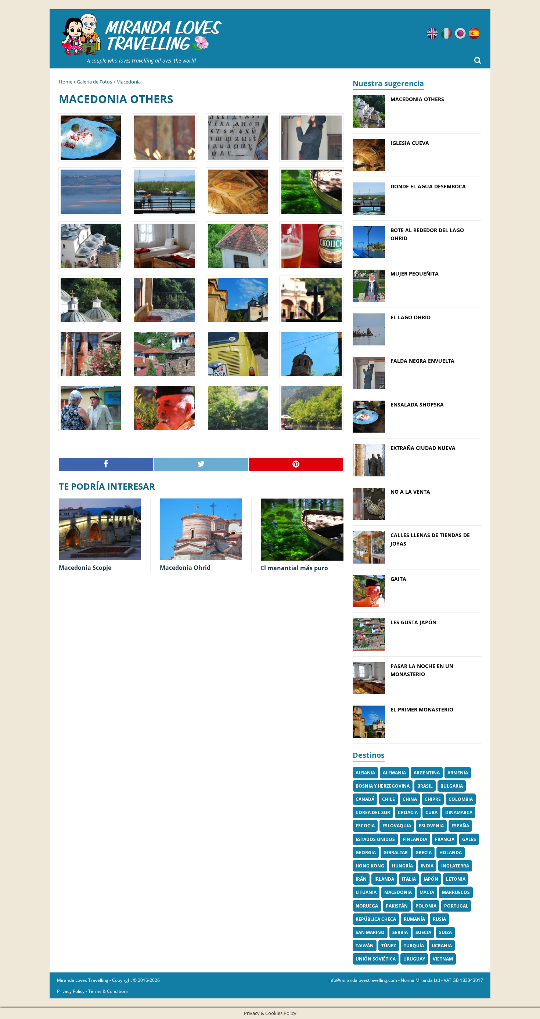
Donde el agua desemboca (428, 186)
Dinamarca (458, 812)
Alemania (394, 773)
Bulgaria (451, 786)
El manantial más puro (294, 568)
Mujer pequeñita (414, 273)
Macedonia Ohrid (185, 568)
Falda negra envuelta (422, 360)
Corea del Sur (373, 812)
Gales (469, 839)
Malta (427, 892)
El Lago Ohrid (410, 317)
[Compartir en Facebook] (106, 465)
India (427, 866)
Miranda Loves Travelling (82, 980)
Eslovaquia (396, 826)
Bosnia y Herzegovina (383, 786)
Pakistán (397, 906)
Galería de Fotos (94, 81)
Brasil (425, 786)
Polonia (425, 906)
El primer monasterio (421, 709)
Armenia (457, 773)
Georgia (366, 852)
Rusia (439, 919)
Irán (361, 879)
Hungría (402, 866)
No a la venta (410, 491)
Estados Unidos (375, 839)
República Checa (376, 919)
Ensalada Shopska (417, 404)
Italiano (446, 33)
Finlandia (415, 839)
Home (65, 81)
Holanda (450, 852)
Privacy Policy (70, 991)
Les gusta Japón (413, 622)
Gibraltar (396, 852)
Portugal (456, 906)
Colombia (461, 799)
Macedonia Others (417, 99)
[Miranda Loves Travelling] (141, 35)
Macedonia (128, 81)
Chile (388, 799)
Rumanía (414, 919)
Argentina (427, 773)
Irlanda (384, 879)
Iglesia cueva (409, 142)
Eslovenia (431, 826)
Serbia (400, 932)
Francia (444, 839)
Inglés (432, 33)
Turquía (414, 945)
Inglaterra (455, 866)
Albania (365, 773)
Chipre (433, 799)
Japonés (460, 33)
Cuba (431, 812)
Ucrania (442, 945)
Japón (431, 879)
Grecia (423, 852)
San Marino (370, 932)
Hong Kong (370, 866)
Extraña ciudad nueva (423, 447)
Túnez (388, 945)
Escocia (365, 826)
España (460, 826)
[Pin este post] (296, 465)
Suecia (423, 932)
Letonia (455, 879)
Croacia (408, 812)
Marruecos (456, 892)
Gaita (398, 578)
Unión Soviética (376, 959)
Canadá (365, 799)
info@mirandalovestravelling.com (362, 980)
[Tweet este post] (201, 465)
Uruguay (414, 959)
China (410, 799)
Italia (409, 879)
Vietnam (443, 959)
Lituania (366, 892)
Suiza (445, 932)
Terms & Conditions (108, 991)
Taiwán (365, 945)
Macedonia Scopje (85, 568)
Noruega (367, 906)
